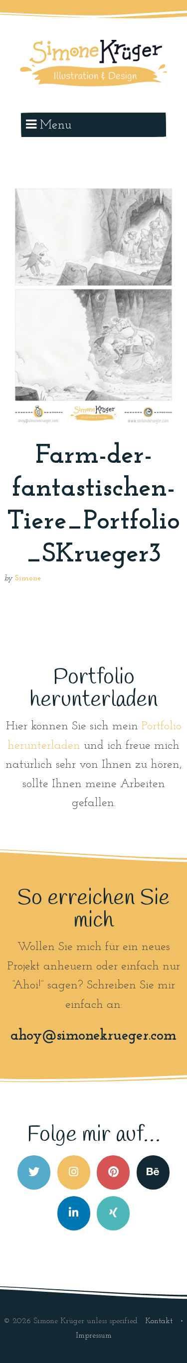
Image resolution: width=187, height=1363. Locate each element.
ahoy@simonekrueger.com (93, 1036)
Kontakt (160, 1321)
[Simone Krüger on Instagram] (73, 1172)
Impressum (94, 1336)
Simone (28, 578)
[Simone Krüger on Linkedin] (73, 1213)
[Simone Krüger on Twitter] (33, 1172)
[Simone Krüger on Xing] (113, 1213)
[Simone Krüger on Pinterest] (113, 1172)
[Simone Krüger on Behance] (153, 1172)
